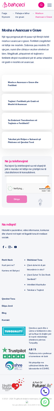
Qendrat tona (8, 299)
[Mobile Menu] (49, 5)
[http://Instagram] (9, 247)
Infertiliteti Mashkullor (36, 284)
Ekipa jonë (7, 306)
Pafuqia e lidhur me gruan (22, 15)
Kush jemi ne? (8, 265)
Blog (4, 313)
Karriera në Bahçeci (11, 270)
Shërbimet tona (34, 260)
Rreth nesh (7, 260)
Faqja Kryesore (6, 15)
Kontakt (5, 320)
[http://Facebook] (3, 247)
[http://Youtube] (15, 247)
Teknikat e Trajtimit (35, 290)
